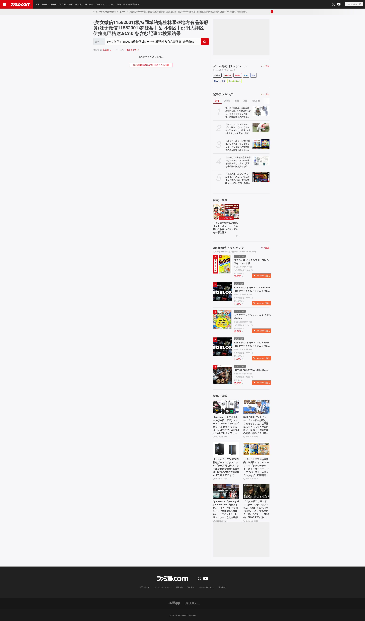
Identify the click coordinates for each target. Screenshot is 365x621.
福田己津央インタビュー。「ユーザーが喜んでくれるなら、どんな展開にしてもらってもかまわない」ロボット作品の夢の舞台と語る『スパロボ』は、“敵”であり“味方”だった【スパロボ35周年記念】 (255, 425)
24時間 (227, 100)
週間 (237, 100)
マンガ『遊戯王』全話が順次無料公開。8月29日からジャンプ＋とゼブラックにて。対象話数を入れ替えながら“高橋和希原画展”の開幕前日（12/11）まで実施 (238, 112)
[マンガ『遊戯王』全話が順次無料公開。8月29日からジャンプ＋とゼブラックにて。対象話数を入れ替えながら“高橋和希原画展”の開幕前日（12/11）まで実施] (261, 111)
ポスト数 (256, 100)
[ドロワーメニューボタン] (4, 4)
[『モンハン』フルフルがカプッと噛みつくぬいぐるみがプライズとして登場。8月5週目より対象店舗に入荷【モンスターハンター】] (261, 127)
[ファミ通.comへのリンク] (20, 4)
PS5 (60, 4)
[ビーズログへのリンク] (192, 602)
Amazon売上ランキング (228, 247)
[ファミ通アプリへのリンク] (174, 602)
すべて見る (265, 66)
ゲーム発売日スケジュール (230, 66)
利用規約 (179, 587)
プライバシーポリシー (162, 587)
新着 (38, 4)
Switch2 (45, 4)
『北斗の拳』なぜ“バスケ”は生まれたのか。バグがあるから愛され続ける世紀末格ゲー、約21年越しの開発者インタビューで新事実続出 (237, 178)
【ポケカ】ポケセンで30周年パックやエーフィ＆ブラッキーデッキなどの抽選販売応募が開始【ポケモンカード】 (237, 145)
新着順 (106, 49)
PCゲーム (68, 4)
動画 (119, 4)
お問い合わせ (144, 587)
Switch (53, 4)
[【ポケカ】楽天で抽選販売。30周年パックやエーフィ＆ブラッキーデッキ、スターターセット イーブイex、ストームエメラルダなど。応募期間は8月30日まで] (256, 449)
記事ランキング (223, 94)
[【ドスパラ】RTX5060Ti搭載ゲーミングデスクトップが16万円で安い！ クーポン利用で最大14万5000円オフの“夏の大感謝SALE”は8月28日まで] (226, 449)
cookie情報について (206, 587)
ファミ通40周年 (226, 218)
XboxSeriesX (234, 80)
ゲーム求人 (100, 4)
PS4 (253, 75)
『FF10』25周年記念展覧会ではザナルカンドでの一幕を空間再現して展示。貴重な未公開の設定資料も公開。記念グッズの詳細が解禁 (238, 162)
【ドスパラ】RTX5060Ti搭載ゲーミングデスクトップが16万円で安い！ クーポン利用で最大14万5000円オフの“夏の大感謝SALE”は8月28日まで (226, 467)
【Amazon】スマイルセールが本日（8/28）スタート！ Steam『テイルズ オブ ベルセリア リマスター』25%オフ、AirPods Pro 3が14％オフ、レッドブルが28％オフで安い (226, 425)
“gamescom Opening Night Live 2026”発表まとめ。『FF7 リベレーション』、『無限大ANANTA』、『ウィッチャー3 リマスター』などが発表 (226, 509)
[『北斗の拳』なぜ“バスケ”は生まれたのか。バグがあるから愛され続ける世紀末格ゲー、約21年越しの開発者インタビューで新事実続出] (261, 177)
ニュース (111, 4)
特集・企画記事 (130, 4)
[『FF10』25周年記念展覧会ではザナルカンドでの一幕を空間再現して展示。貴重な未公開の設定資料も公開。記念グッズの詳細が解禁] (261, 160)
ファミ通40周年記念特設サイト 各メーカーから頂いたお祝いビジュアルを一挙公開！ (225, 227)
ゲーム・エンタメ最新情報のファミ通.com (108, 11)
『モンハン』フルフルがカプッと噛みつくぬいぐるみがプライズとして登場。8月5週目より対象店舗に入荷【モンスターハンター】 (238, 129)
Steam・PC (219, 80)
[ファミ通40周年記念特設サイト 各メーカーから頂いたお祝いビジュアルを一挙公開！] (226, 211)
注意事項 (190, 587)
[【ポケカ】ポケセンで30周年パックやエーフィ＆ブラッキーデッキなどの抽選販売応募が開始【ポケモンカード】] (261, 144)
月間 (245, 100)
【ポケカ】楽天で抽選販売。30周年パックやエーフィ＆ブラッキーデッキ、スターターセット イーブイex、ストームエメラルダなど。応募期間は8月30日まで (256, 467)
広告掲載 (222, 587)
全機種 (217, 75)
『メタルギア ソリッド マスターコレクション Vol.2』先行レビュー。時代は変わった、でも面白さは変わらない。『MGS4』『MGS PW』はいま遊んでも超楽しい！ (256, 509)
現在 (217, 100)
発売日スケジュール (84, 4)
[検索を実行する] (205, 41)
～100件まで (130, 49)
